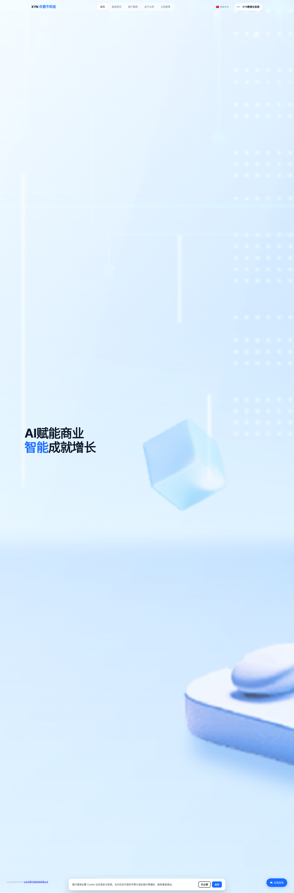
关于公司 (149, 6)
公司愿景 (165, 6)
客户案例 (133, 6)
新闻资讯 (116, 6)
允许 (217, 884)
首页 (102, 6)
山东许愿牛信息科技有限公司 (36, 882)
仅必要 (204, 884)
